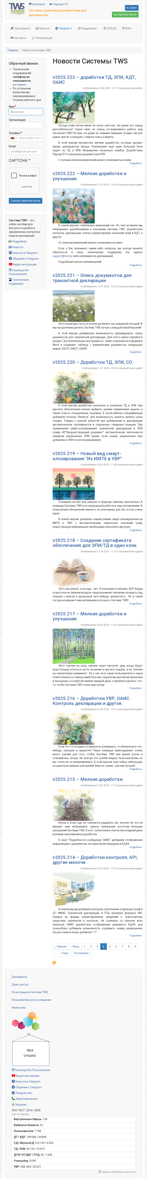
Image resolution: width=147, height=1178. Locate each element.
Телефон (14, 133)
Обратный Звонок (126, 14)
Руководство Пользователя (32, 1070)
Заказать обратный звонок (25, 200)
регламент (19, 84)
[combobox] (13, 138)
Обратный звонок (26, 1098)
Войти (132, 8)
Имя (11, 106)
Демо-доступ (20, 984)
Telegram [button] (64, 28)
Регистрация (43, 38)
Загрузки (20, 1104)
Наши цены (19, 1007)
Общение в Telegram (25, 258)
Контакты (38, 4)
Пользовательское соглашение (31, 999)
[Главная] (17, 8)
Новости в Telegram (25, 252)
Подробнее (19, 241)
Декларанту (22, 28)
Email (12, 146)
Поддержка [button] (88, 28)
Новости (44, 28)
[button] (98, 107)
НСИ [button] (127, 28)
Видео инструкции (24, 264)
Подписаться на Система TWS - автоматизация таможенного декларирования (54, 962)
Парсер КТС (60, 4)
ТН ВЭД (111, 28)
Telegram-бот (24, 1093)
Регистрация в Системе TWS (30, 992)
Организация (17, 119)
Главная (13, 50)
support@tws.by (62, 256)
